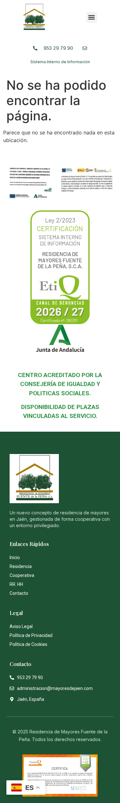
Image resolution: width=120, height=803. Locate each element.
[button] (91, 17)
